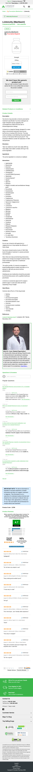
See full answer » (26, 399)
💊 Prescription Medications (15, 11)
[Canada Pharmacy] (8, 6)
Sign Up (16, 100)
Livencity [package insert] (9, 317)
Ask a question (21, 24)
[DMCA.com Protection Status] (16, 739)
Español (16, 763)
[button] (17, 72)
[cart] (24, 1)
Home (4, 11)
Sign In (9, 1)
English (16, 765)
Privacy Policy (16, 768)
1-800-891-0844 (11, 701)
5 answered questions (8, 24)
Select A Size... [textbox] (16, 63)
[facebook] (3, 709)
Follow (3, 390)
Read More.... (24, 366)
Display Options (11, 670)
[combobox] (16, 63)
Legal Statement (16, 766)
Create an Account (17, 1)
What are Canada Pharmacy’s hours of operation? (15, 405)
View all (4, 478)
